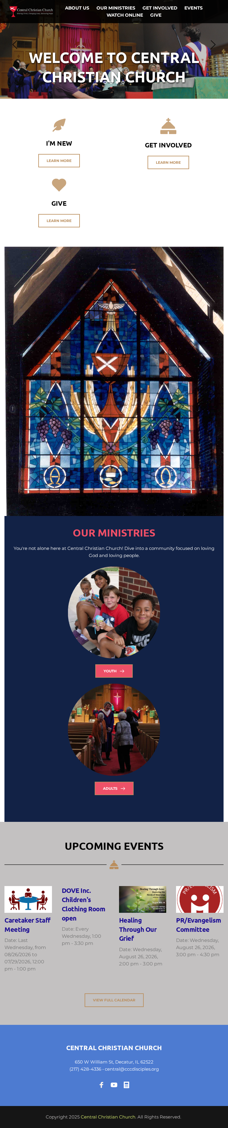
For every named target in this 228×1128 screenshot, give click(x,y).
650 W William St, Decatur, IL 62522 (114, 1062)
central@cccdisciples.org (132, 1069)
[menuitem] (77, 8)
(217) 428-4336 (85, 1069)
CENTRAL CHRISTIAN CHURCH (114, 1048)
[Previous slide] (15, 44)
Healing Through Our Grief (138, 929)
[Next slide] (213, 44)
